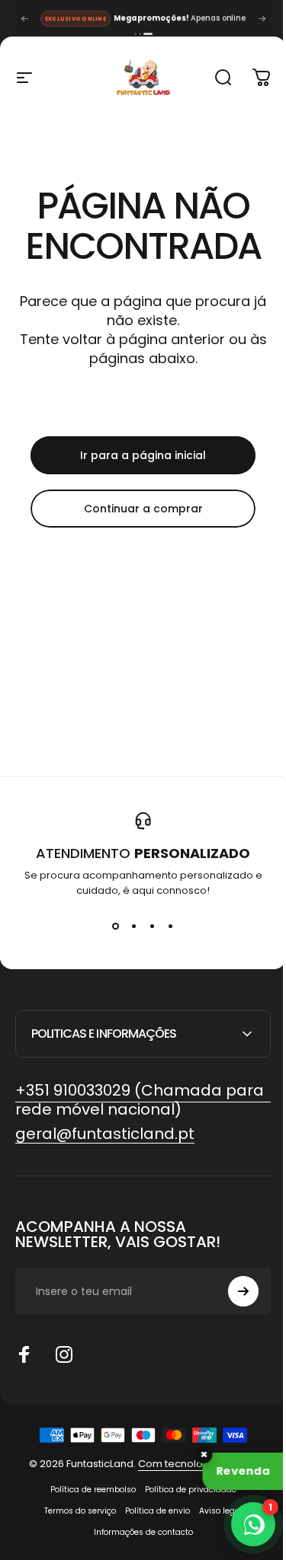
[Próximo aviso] (261, 18)
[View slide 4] (171, 926)
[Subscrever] (232, 1291)
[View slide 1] (116, 926)
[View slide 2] (134, 926)
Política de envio (151, 1511)
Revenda (242, 1471)
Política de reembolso (87, 1489)
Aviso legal (214, 1511)
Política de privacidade (184, 1489)
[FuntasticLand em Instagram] (64, 1354)
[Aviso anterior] (24, 18)
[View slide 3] (152, 926)
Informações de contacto (137, 1532)
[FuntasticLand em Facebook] (24, 1354)
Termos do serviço (74, 1511)
